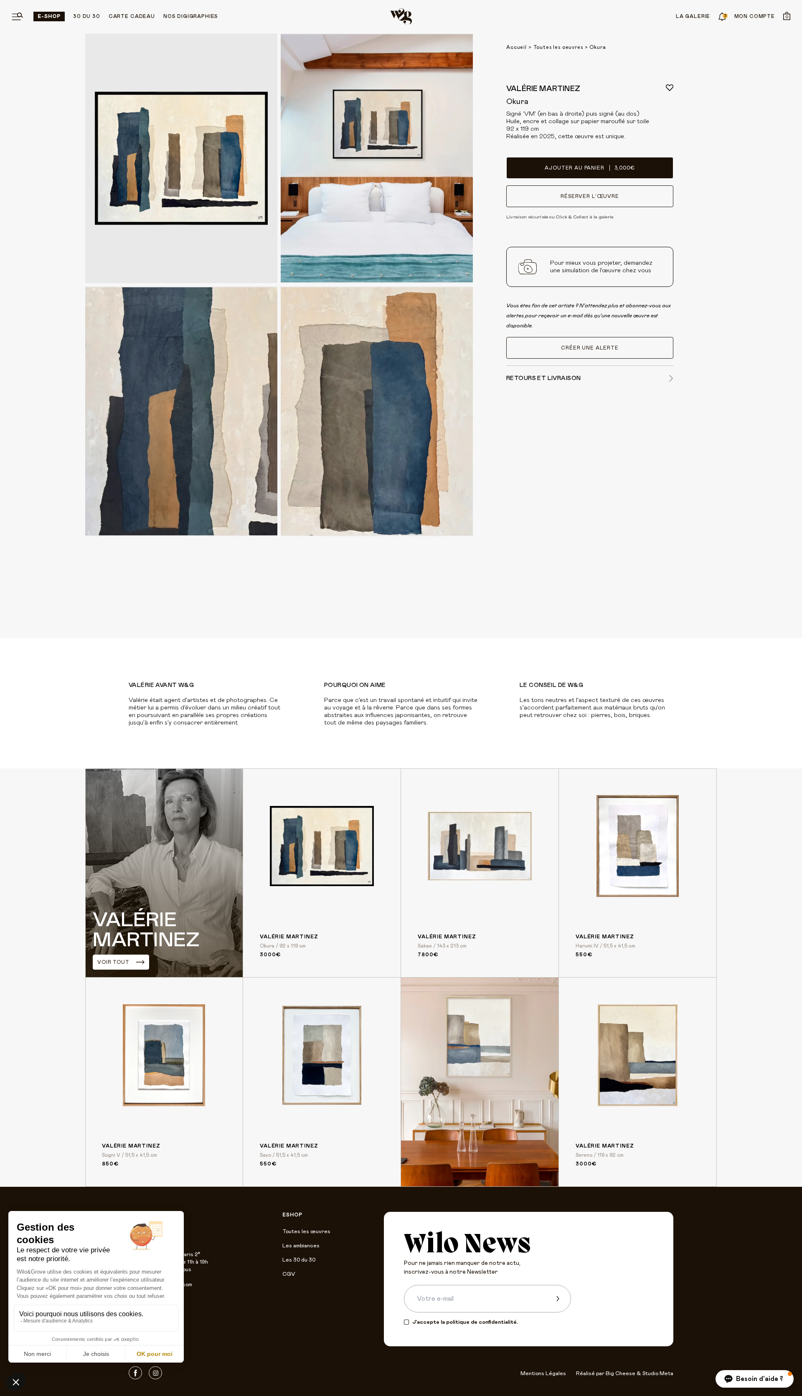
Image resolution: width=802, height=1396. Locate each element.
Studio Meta (657, 1373)
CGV (288, 1274)
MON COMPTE (754, 16)
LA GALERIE (693, 16)
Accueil (516, 47)
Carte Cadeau (132, 16)
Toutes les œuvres (306, 1231)
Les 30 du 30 (298, 1260)
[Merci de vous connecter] (669, 87)
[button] (755, 1379)
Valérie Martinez (543, 89)
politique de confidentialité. (482, 1322)
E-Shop (49, 16)
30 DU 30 (86, 16)
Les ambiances (301, 1246)
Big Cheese (620, 1373)
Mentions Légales (543, 1373)
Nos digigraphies (190, 16)
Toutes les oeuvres (558, 47)
